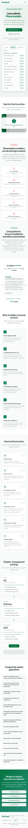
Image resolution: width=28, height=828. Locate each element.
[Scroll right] (25, 285)
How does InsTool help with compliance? (11, 699)
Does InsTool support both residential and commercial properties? (11, 684)
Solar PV (6, 47)
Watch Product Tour (14, 34)
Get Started (14, 646)
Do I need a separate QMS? (11, 726)
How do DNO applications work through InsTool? (12, 705)
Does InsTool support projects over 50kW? (12, 692)
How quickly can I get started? (12, 738)
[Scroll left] (2, 285)
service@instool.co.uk (7, 820)
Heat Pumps (21, 47)
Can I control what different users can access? (13, 732)
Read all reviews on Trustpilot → (14, 298)
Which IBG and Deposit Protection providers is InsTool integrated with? (13, 713)
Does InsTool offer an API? (11, 748)
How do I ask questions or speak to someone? (13, 760)
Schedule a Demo (13, 30)
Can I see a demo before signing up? (13, 754)
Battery (13, 47)
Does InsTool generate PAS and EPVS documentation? (12, 720)
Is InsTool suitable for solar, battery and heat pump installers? (13, 677)
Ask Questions (15, 804)
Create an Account (15, 800)
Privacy (24, 820)
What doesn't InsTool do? (11, 743)
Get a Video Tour (15, 796)
